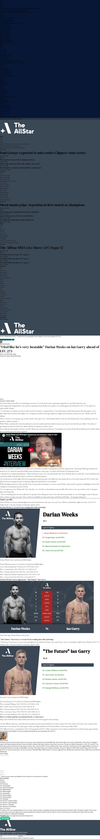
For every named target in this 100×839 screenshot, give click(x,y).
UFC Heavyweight (5, 786)
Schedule (2, 782)
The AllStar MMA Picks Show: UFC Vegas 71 (14, 263)
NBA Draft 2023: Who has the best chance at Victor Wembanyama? (19, 8)
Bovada (2, 78)
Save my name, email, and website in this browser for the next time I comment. (24, 776)
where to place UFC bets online (65, 724)
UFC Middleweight (5, 789)
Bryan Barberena (82, 429)
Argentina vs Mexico (6, 40)
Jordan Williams (10, 704)
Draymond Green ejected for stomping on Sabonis (17, 160)
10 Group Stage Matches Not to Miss (11, 23)
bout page (43, 719)
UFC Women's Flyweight (7, 804)
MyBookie (3, 89)
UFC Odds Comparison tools (52, 729)
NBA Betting (3, 100)
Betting (2, 64)
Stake (1, 87)
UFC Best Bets (4, 92)
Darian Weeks (42, 406)
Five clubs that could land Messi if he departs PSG (17, 220)
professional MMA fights (23, 560)
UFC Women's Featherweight (8, 801)
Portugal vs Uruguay (6, 29)
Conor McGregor (74, 403)
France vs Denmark (5, 36)
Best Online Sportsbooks (7, 76)
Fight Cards (3, 53)
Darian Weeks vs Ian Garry (16, 731)
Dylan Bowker (6, 344)
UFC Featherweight (5, 795)
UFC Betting (3, 91)
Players (2, 6)
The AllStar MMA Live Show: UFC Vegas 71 (14, 259)
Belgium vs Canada (5, 34)
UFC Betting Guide (5, 55)
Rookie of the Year (5, 106)
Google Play (14, 816)
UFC (1, 48)
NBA (1, 1)
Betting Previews (5, 57)
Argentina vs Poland (6, 27)
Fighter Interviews (29, 731)
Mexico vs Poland (5, 38)
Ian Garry (3, 403)
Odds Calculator (5, 70)
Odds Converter (4, 72)
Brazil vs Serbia (4, 33)
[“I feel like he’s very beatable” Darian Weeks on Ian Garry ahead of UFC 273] (50, 377)
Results (2, 780)
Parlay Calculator (5, 74)
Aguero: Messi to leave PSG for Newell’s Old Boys (16, 216)
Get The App (3, 319)
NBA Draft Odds (4, 111)
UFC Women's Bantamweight (8, 803)
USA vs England (4, 25)
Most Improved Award (6, 107)
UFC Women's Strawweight (8, 806)
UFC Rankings (4, 59)
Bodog (2, 79)
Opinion (2, 115)
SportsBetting (4, 83)
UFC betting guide (31, 729)
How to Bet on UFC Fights (7, 96)
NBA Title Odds (4, 102)
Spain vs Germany (5, 31)
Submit (20, 836)
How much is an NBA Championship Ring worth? (14, 10)
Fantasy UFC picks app (19, 726)
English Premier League (7, 18)
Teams (2, 5)
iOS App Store (28, 816)
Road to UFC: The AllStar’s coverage (10, 61)
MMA (1, 44)
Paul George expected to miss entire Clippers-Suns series (43, 152)
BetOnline (3, 81)
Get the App (5, 818)
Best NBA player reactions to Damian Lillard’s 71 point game (20, 168)
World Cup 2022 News (6, 20)
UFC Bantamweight (5, 797)
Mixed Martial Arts (10, 336)
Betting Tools (4, 68)
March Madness (5, 113)
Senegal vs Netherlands (7, 42)
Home (2, 3)
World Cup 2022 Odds (6, 21)
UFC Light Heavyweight (7, 788)
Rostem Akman (10, 709)
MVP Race (3, 104)
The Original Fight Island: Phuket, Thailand (12, 63)
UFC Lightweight (5, 793)
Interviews (3, 49)
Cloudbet (2, 85)
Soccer (2, 14)
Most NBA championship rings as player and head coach (16, 12)
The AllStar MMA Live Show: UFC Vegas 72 (31, 247)
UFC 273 (52, 731)
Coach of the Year (5, 109)
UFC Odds (3, 51)
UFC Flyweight (4, 799)
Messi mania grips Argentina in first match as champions (42, 204)
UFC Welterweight (5, 791)
